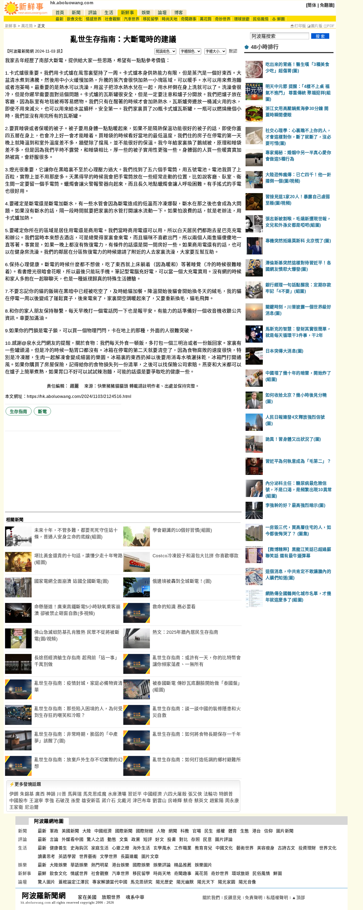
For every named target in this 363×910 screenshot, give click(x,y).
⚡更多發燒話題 (25, 784)
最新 (59, 19)
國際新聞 (124, 831)
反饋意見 (232, 897)
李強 (49, 800)
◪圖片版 (314, 26)
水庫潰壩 (117, 794)
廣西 (40, 794)
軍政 (54, 831)
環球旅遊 (242, 19)
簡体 (311, 5)
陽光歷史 (164, 882)
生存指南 (18, 411)
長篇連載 (129, 856)
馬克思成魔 (95, 794)
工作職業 (183, 848)
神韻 (51, 794)
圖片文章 (150, 856)
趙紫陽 (217, 800)
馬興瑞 (75, 794)
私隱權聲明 (277, 897)
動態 (111, 839)
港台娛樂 (120, 865)
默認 (233, 51)
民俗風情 (260, 19)
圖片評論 (224, 839)
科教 (184, 831)
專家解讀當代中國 (109, 882)
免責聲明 (254, 897)
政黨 (135, 839)
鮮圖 (277, 873)
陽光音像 (247, 882)
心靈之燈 (120, 848)
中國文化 (224, 848)
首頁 (60, 12)
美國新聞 (70, 831)
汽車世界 (131, 19)
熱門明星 (100, 865)
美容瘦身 (266, 848)
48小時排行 (265, 47)
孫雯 (75, 800)
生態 (244, 831)
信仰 (268, 831)
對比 (183, 839)
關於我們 (211, 897)
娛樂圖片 (203, 865)
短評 (147, 839)
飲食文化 (74, 19)
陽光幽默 (185, 882)
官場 (196, 831)
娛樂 (146, 12)
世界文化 (328, 848)
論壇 (162, 12)
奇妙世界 (222, 19)
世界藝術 (88, 856)
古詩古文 (286, 848)
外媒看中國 (73, 839)
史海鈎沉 (79, 848)
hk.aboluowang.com (72, 3)
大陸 (86, 831)
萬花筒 (206, 19)
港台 (256, 831)
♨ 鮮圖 (278, 19)
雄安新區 (91, 800)
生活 (108, 12)
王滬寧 (36, 800)
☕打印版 (298, 26)
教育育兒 (203, 848)
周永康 (232, 800)
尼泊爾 (32, 807)
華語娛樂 (79, 865)
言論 (54, 839)
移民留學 (150, 19)
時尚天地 (169, 19)
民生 (208, 831)
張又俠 (195, 794)
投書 (171, 839)
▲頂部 (298, 897)
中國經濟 (152, 794)
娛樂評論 (162, 865)
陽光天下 (206, 882)
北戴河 (124, 800)
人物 (161, 831)
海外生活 (141, 848)
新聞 (76, 12)
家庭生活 (100, 848)
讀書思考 (46, 856)
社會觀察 (112, 19)
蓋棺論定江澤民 (73, 882)
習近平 (135, 794)
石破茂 (63, 800)
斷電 (42, 411)
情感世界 (93, 19)
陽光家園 (226, 882)
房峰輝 (175, 800)
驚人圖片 (46, 882)
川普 (61, 794)
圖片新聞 (285, 831)
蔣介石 (109, 800)
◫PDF (329, 26)
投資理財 (307, 848)
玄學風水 (162, 848)
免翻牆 (326, 5)
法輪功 (211, 794)
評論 (92, 12)
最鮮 (42, 873)
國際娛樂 (141, 865)
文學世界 (108, 856)
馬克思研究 (141, 882)
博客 (178, 12)
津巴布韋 (142, 800)
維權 (220, 831)
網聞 (172, 831)
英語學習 (67, 856)
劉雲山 (160, 800)
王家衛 (16, 807)
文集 (123, 839)
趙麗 (75, 386)
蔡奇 (188, 800)
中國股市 (18, 800)
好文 (159, 839)
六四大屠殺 (175, 794)
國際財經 (144, 831)
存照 (195, 839)
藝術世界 (245, 848)
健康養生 (58, 848)
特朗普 (226, 794)
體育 (232, 831)
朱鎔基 (27, 794)
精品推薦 (183, 865)
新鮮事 (127, 12)
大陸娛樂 (58, 865)
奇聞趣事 (188, 19)
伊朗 (14, 794)
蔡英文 (201, 800)
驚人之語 (95, 839)
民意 (207, 839)
